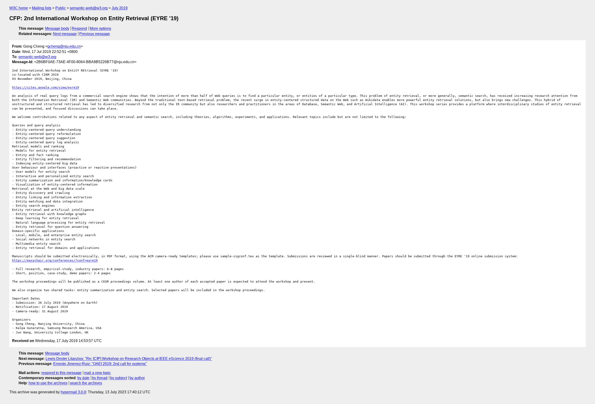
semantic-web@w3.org (89, 8)
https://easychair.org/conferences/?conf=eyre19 (55, 260)
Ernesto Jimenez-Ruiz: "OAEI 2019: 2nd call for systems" (100, 364)
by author (137, 378)
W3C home (18, 8)
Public (60, 8)
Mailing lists (41, 8)
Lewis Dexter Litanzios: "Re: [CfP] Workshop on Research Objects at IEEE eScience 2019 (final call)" (129, 359)
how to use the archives (48, 383)
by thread (99, 378)
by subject (118, 378)
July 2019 (120, 8)
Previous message (94, 34)
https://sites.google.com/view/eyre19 (45, 87)
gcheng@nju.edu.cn (64, 46)
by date (83, 378)
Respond (79, 28)
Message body (57, 28)
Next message (65, 34)
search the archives (86, 383)
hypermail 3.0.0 (73, 392)
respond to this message (61, 373)
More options (100, 28)
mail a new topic (97, 373)
